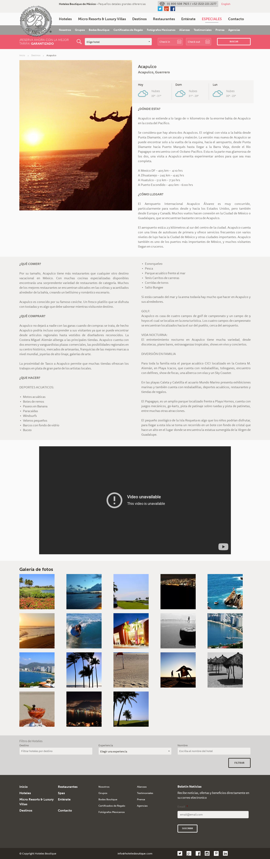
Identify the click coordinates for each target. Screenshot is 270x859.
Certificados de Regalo (128, 30)
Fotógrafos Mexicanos (161, 30)
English (225, 4)
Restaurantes (164, 19)
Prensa (219, 30)
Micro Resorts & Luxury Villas (102, 19)
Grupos (80, 30)
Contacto (236, 19)
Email (182, 806)
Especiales (212, 19)
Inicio (22, 55)
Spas (61, 793)
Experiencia (105, 745)
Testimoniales (202, 30)
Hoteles (65, 19)
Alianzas (184, 30)
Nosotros (65, 30)
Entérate (188, 19)
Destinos (139, 19)
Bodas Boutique (99, 30)
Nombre (182, 745)
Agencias (234, 30)
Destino (24, 745)
